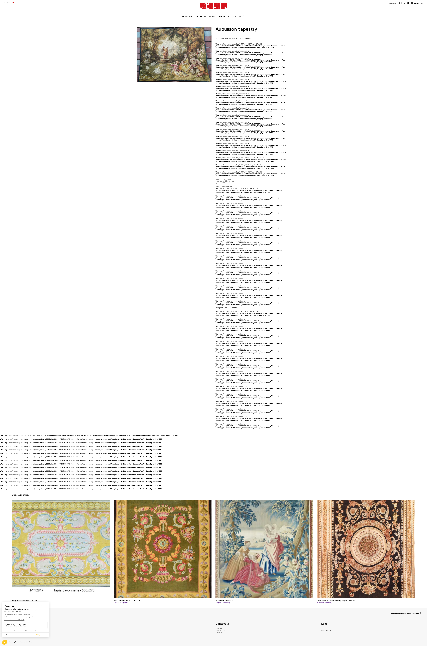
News (212, 16)
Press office (220, 630)
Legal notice (326, 630)
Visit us (236, 16)
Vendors (187, 16)
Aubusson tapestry (224, 600)
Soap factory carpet (24, 600)
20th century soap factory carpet (336, 600)
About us (7, 3)
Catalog (200, 16)
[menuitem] (7, 3)
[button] (392, 3)
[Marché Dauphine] (213, 6)
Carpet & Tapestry (121, 602)
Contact (219, 628)
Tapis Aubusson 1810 (127, 600)
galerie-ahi (227, 186)
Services (224, 16)
